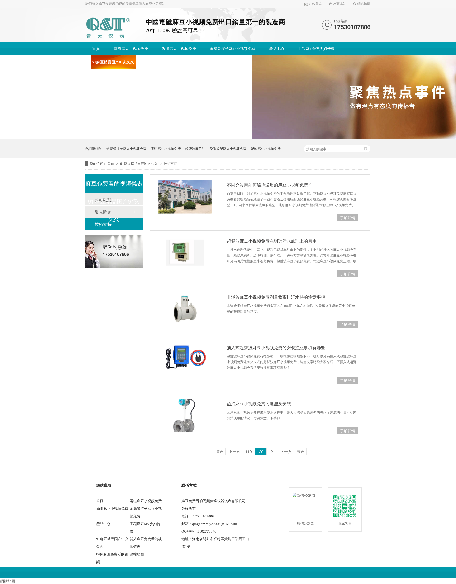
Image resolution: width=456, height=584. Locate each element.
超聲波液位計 (195, 148)
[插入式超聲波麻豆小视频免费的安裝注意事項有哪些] (185, 359)
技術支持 (170, 163)
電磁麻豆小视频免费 (131, 49)
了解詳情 (347, 217)
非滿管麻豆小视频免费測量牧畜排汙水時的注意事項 (276, 297)
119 (248, 451)
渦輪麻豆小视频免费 (266, 148)
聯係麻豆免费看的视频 (226, 62)
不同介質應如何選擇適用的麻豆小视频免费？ (269, 184)
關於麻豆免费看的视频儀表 (171, 62)
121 (272, 451)
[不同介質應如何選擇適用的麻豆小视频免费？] (185, 197)
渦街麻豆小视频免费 (179, 49)
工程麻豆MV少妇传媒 (316, 49)
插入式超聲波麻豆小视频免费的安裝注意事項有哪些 (276, 347)
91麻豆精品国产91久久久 (113, 62)
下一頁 (286, 451)
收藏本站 (339, 4)
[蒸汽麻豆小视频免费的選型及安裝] (185, 415)
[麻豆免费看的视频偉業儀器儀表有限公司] (108, 39)
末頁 (300, 451)
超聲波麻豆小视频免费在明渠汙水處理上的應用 (272, 241)
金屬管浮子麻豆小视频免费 (232, 49)
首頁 (96, 49)
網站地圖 (363, 4)
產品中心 (276, 49)
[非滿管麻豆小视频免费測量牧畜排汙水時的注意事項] (185, 309)
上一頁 (234, 451)
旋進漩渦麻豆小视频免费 (228, 148)
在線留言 (315, 4)
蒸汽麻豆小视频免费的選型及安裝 (259, 403)
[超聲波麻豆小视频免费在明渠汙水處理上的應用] (185, 253)
